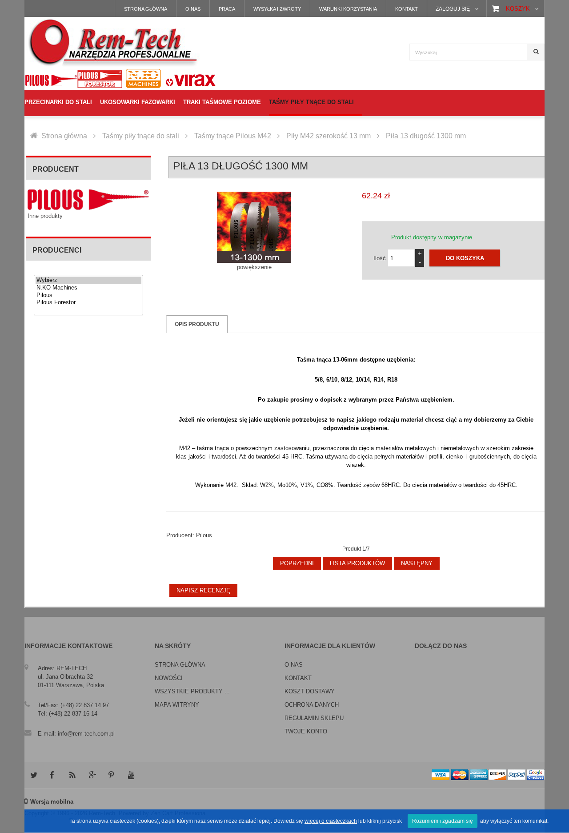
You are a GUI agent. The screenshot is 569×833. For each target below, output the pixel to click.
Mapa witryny (177, 704)
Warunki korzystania (348, 9)
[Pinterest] (111, 775)
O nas (192, 9)
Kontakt (406, 9)
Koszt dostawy (309, 691)
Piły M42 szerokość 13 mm (328, 136)
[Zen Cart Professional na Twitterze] (33, 775)
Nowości (169, 678)
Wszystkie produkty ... (192, 691)
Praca (227, 9)
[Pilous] (88, 295)
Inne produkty (45, 216)
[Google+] (92, 775)
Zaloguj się (453, 9)
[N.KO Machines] (88, 288)
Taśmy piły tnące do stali (140, 136)
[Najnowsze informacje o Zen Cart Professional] (72, 775)
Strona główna (145, 9)
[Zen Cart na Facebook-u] (53, 775)
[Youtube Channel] (131, 775)
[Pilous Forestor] (88, 302)
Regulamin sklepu (314, 718)
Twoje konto (305, 731)
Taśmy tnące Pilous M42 (232, 136)
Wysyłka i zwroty (277, 9)
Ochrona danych (311, 704)
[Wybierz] (88, 280)
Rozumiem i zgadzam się (442, 821)
